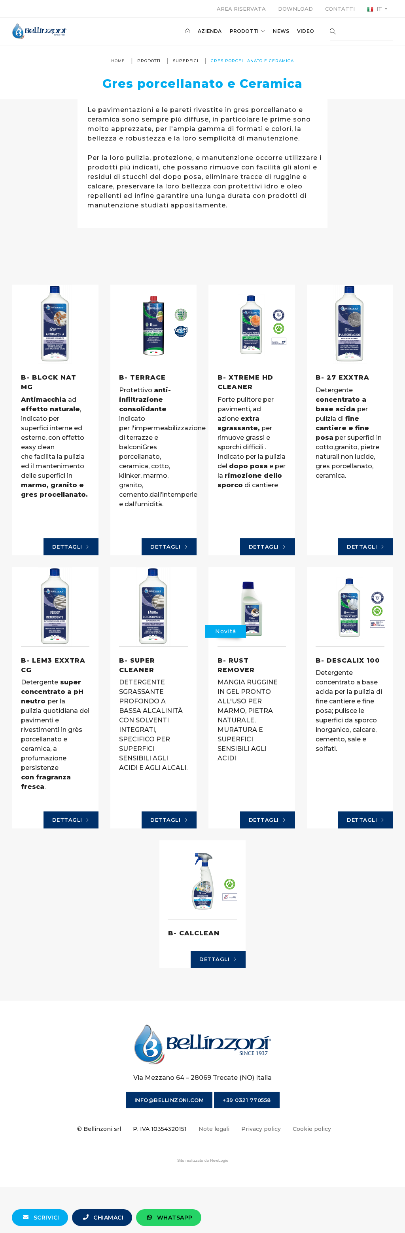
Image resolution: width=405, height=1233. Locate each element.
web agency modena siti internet (202, 1160)
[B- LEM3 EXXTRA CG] (55, 606)
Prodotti (245, 31)
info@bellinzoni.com (169, 1100)
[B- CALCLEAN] (202, 880)
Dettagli (68, 546)
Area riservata (241, 9)
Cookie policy (312, 1128)
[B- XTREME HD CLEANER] (251, 324)
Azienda (209, 31)
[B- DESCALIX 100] (350, 606)
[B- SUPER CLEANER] (153, 606)
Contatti (340, 9)
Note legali (214, 1128)
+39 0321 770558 (247, 1100)
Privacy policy (261, 1128)
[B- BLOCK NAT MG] (55, 324)
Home (118, 60)
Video (305, 31)
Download (295, 9)
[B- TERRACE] (153, 324)
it (379, 9)
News (281, 31)
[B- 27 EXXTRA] (350, 324)
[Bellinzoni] (39, 31)
